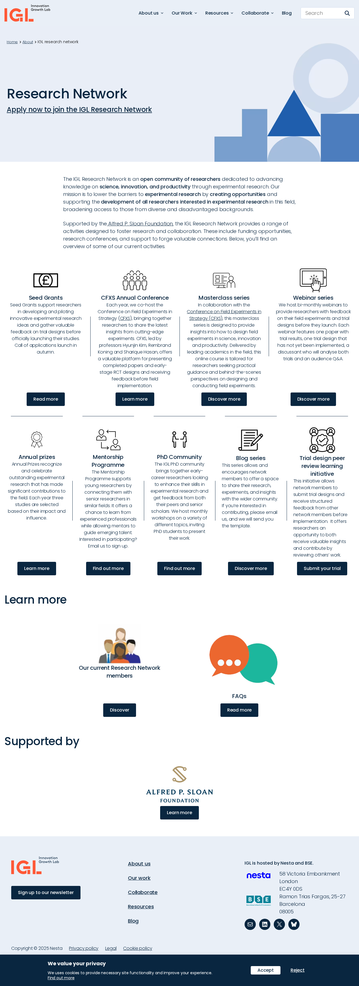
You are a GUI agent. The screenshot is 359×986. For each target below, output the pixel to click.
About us (139, 863)
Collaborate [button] (255, 13)
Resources (141, 906)
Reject (298, 970)
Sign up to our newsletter (46, 892)
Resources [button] (217, 13)
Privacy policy (83, 948)
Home (12, 42)
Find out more (108, 568)
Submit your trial (322, 568)
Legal (110, 948)
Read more (45, 399)
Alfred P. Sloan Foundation (140, 223)
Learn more (134, 399)
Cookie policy (137, 948)
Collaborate (143, 892)
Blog (287, 13)
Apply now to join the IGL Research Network (79, 109)
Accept (265, 970)
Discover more (224, 399)
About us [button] (149, 13)
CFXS (125, 318)
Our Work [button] (182, 13)
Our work (139, 877)
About (27, 42)
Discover (119, 710)
